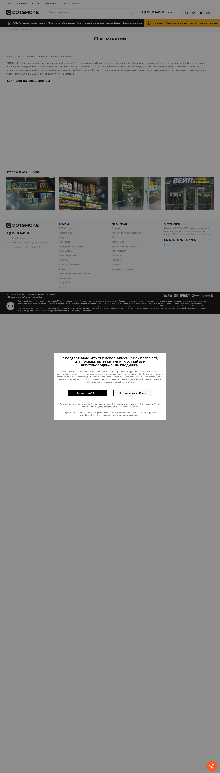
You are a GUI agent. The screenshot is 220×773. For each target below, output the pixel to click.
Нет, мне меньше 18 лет (132, 393)
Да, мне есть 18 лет (87, 393)
